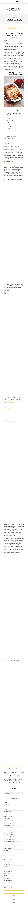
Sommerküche (7, 871)
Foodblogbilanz (7, 818)
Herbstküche (7, 832)
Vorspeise (6, 882)
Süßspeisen (6, 878)
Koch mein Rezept (8, 839)
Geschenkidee (7, 827)
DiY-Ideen (6, 811)
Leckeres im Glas (7, 848)
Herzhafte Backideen (8, 834)
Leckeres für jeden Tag (9, 846)
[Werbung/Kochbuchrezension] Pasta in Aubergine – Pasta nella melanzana (13, 780)
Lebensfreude (7, 843)
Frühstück (6, 823)
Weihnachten (7, 885)
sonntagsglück (7, 408)
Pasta (5, 857)
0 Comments (6, 412)
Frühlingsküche (7, 820)
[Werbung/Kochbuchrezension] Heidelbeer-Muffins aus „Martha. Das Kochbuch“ (13, 776)
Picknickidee (6, 859)
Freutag (15, 406)
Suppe (5, 873)
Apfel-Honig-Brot (10, 402)
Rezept (5, 864)
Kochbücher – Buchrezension (10, 841)
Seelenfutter (14, 30)
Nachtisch (6, 852)
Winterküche (7, 887)
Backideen (9, 28)
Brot (5, 809)
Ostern (5, 855)
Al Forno (5, 802)
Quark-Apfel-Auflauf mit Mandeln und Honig (14, 34)
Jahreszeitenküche (8, 836)
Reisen (5, 862)
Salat (5, 866)
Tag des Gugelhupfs (8, 880)
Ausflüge (6, 804)
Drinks (5, 814)
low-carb (6, 850)
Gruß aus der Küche (8, 830)
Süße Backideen (7, 875)
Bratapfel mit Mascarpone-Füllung (16, 400)
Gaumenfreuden (7, 825)
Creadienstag (11, 406)
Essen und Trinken (17, 28)
